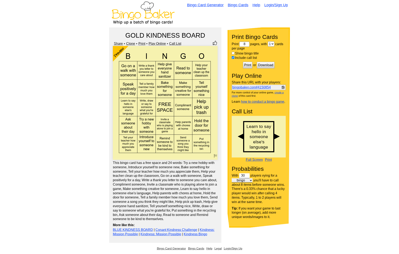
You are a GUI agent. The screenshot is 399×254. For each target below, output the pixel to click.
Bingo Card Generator (205, 5)
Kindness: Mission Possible (160, 234)
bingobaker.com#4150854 (251, 87)
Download (265, 65)
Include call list (246, 57)
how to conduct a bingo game (262, 101)
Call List (175, 43)
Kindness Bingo (195, 234)
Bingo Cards (238, 5)
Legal (218, 248)
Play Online (157, 43)
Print (141, 43)
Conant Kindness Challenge (176, 230)
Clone (130, 43)
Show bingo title (247, 53)
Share (118, 43)
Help (256, 5)
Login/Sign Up (276, 5)
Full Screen (254, 159)
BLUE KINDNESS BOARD (133, 230)
